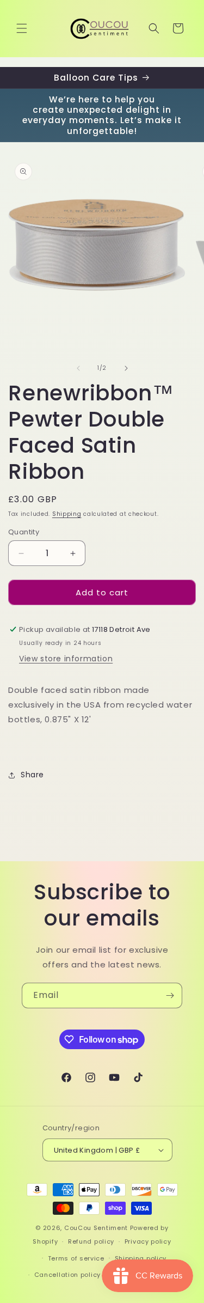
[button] (22, 28)
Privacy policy (148, 1241)
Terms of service (76, 1258)
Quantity (23, 532)
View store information (66, 658)
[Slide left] (78, 368)
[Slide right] (126, 368)
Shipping (67, 514)
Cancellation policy (67, 1274)
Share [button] (32, 774)
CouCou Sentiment (96, 1227)
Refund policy (91, 1241)
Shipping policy (141, 1258)
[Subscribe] (170, 995)
